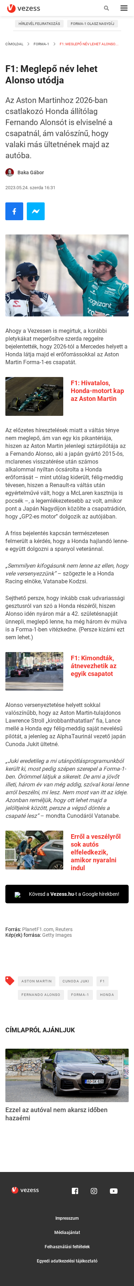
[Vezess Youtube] (113, 1189)
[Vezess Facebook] (75, 1189)
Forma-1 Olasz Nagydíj (92, 24)
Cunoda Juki (76, 981)
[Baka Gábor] (9, 172)
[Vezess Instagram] (94, 1189)
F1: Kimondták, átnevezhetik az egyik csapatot (93, 665)
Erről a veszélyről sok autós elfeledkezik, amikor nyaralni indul (96, 852)
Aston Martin (36, 981)
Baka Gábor (31, 172)
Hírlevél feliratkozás (39, 24)
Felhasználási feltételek (67, 1246)
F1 (102, 981)
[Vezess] (30, 8)
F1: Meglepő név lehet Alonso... (89, 44)
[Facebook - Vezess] (14, 211)
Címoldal (14, 44)
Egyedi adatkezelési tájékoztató (67, 1261)
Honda (107, 995)
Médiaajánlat (67, 1232)
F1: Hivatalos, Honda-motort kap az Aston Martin (97, 390)
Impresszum (67, 1218)
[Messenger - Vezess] (36, 211)
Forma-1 (41, 44)
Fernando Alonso (40, 995)
